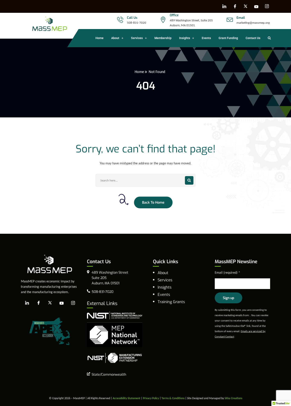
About (115, 38)
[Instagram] (267, 6)
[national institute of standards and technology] (114, 315)
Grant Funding (228, 38)
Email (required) (227, 272)
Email (240, 18)
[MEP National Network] (114, 334)
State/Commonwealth (109, 374)
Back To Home (153, 202)
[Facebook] (235, 6)
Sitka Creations (233, 398)
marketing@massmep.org (253, 23)
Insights (184, 38)
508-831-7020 (136, 23)
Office (174, 15)
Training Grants (171, 301)
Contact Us (253, 38)
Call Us (132, 18)
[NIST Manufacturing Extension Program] (114, 357)
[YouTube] (256, 6)
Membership (162, 38)
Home (99, 38)
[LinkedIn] (224, 6)
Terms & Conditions (172, 398)
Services (137, 38)
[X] (245, 6)
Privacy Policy (151, 398)
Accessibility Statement (126, 398)
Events (206, 38)
